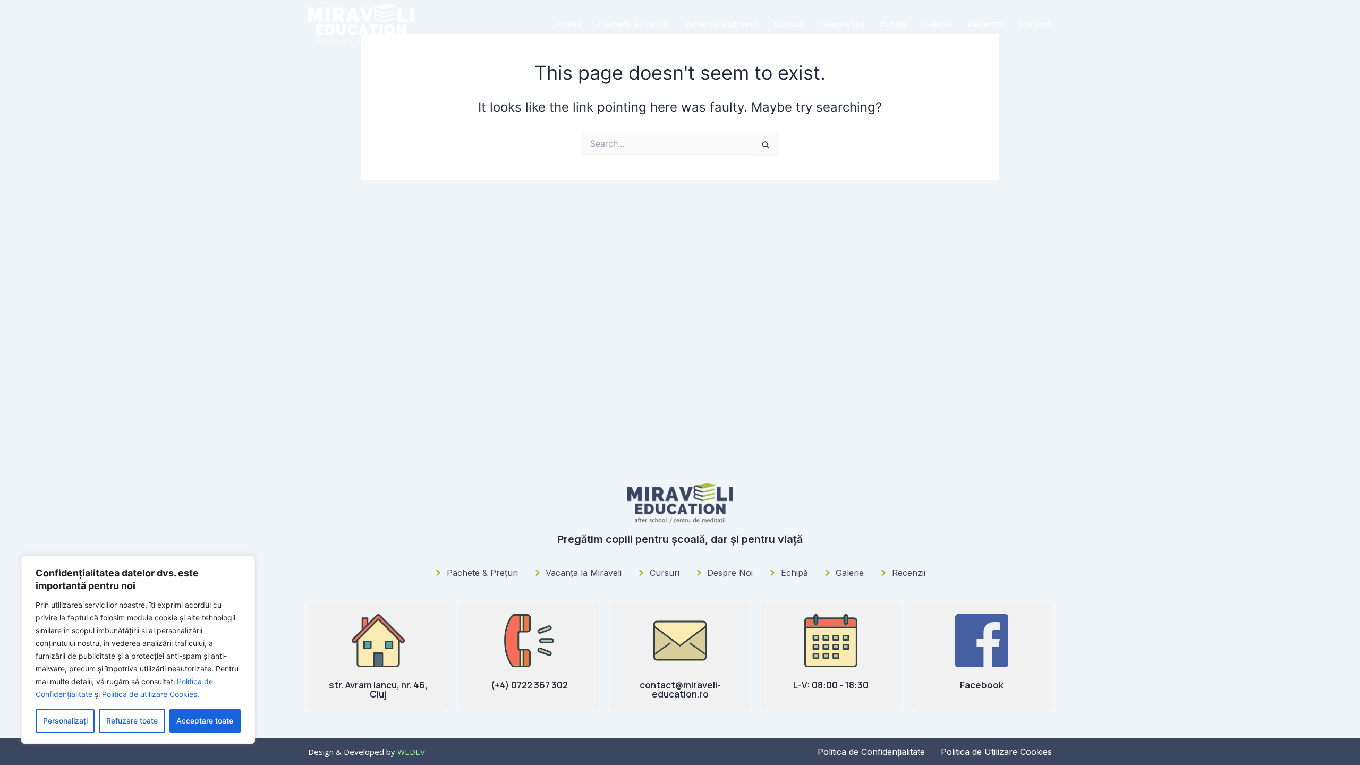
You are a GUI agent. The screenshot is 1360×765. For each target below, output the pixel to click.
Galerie (937, 24)
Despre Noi (843, 24)
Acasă (569, 24)
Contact (1035, 24)
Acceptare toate (204, 720)
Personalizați (65, 720)
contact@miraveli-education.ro (680, 689)
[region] (138, 650)
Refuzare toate (132, 720)
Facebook (982, 685)
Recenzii (985, 24)
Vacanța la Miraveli (722, 24)
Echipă (894, 24)
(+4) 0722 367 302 (529, 685)
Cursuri (790, 24)
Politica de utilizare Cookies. (150, 694)
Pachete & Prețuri (633, 24)
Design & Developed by (366, 751)
